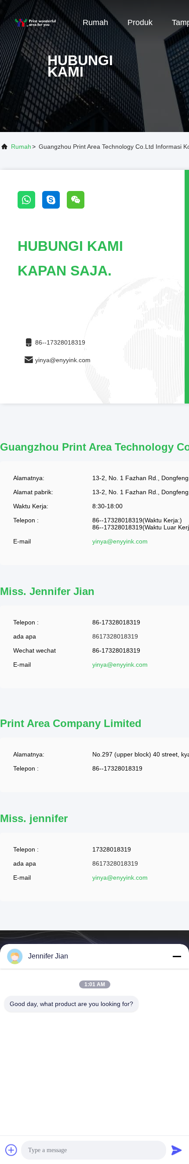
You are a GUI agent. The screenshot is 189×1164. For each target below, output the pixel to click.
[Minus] (176, 956)
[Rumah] (35, 22)
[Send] (177, 1150)
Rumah (95, 22)
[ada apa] (30, 206)
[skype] (54, 206)
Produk (140, 22)
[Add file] (11, 1150)
